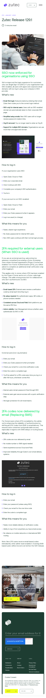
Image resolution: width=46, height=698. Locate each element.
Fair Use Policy (32, 669)
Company (19, 658)
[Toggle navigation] (40, 5)
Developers (8, 662)
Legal (30, 658)
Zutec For (8, 658)
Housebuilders (9, 667)
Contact (19, 665)
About (18, 662)
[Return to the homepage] (11, 5)
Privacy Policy (23, 684)
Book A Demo (20, 667)
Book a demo (8, 599)
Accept (8, 691)
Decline (23, 691)
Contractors (8, 665)
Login (30, 5)
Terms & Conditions (34, 672)
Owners (7, 670)
